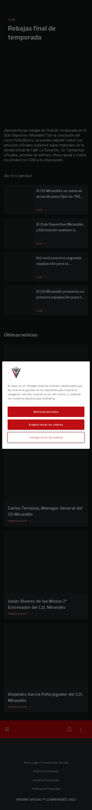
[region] (46, 405)
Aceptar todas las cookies (46, 424)
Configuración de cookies (46, 437)
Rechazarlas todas (46, 411)
